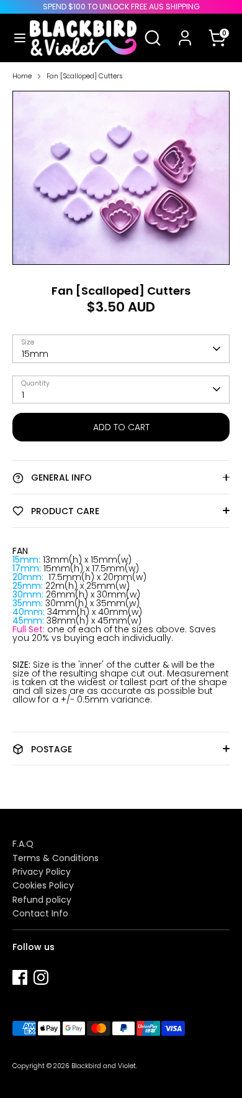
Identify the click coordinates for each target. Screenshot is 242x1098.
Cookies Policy (43, 885)
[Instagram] (41, 977)
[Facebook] (19, 977)
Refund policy (41, 899)
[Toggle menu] (15, 37)
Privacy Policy (41, 871)
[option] (121, 178)
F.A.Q (23, 843)
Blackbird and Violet (103, 1066)
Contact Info (40, 913)
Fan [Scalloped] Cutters (85, 76)
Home (22, 76)
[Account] (185, 30)
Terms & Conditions (55, 858)
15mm (35, 354)
